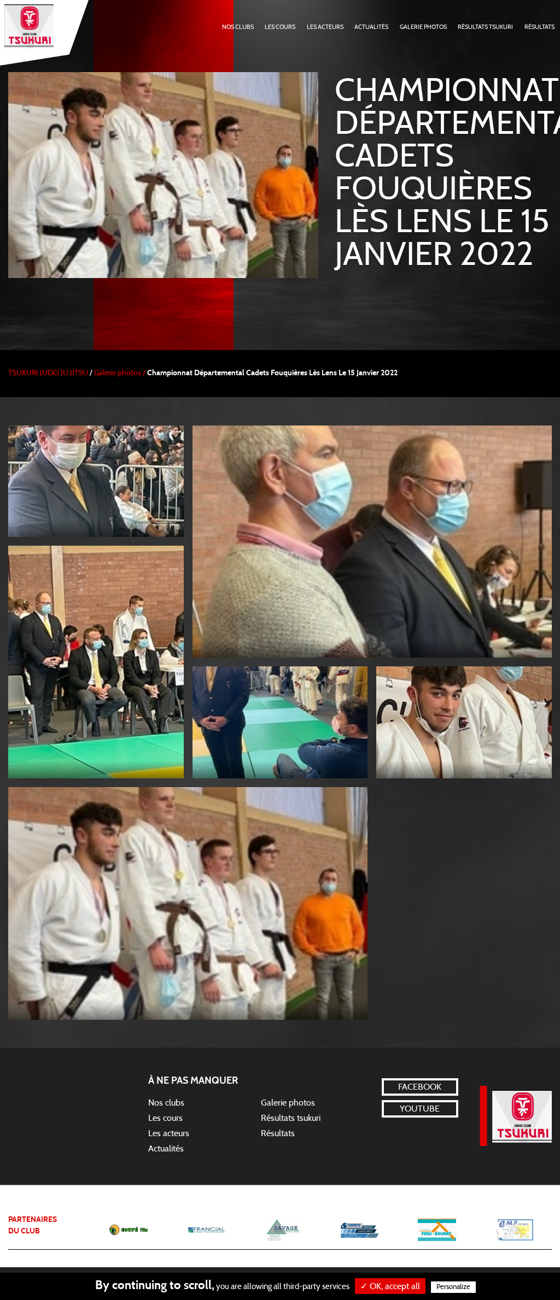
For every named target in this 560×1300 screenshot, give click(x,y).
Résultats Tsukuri (485, 27)
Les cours (280, 27)
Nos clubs (166, 1102)
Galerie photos (423, 27)
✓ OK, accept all (390, 1286)
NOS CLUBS (238, 27)
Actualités (371, 27)
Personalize (453, 1287)
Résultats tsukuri (290, 1118)
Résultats (539, 27)
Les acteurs (325, 27)
